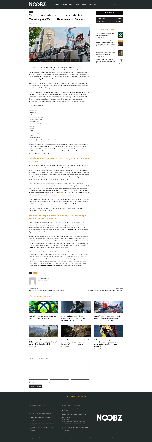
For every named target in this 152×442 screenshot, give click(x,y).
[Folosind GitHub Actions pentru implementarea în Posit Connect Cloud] (120, 61)
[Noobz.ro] (37, 4)
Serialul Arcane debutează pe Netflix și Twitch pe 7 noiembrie (105, 290)
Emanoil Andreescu (43, 278)
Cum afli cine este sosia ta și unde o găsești (40, 413)
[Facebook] (107, 4)
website (61, 192)
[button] (114, 4)
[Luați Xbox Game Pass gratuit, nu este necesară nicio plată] (120, 35)
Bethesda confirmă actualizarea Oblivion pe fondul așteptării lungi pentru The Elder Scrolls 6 (43, 342)
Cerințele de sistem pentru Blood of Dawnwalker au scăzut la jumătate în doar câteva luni (75, 342)
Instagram (83, 396)
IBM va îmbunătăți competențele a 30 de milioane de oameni (46, 290)
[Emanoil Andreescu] (32, 281)
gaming (35, 273)
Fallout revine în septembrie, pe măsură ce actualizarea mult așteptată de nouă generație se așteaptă (107, 343)
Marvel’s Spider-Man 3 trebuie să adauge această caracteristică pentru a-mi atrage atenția (107, 318)
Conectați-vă (119, 21)
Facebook (72, 396)
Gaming (30, 12)
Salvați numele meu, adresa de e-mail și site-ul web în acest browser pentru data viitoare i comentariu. (55, 382)
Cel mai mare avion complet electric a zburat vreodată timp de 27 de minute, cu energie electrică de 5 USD (74, 416)
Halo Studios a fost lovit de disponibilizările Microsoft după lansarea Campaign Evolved (74, 318)
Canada (31, 67)
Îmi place (120, 18)
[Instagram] (110, 4)
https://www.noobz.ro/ (42, 280)
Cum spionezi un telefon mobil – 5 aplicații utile (41, 423)
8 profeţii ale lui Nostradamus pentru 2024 (40, 409)
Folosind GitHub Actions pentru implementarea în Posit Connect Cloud (105, 61)
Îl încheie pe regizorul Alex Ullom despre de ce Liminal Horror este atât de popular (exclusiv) (105, 52)
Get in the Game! (79, 195)
